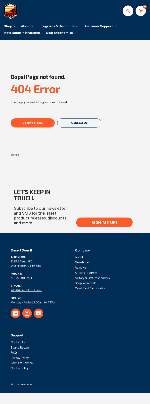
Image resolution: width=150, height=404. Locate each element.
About (79, 257)
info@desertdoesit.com (26, 290)
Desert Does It (27, 155)
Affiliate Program (86, 273)
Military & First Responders (92, 278)
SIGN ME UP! (104, 222)
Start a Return (20, 347)
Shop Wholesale (85, 283)
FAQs (14, 352)
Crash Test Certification (90, 288)
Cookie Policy (20, 368)
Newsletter (82, 262)
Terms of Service (22, 363)
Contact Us (18, 342)
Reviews (80, 267)
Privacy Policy (20, 358)
